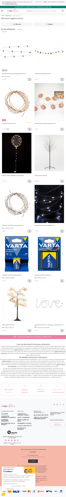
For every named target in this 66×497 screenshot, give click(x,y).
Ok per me (27, 489)
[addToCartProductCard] (29, 79)
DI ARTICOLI (9, 392)
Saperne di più (10, 489)
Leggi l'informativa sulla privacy (10, 483)
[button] (3, 494)
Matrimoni (8, 15)
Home (3, 15)
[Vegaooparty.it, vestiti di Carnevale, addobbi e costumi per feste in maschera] (13, 9)
